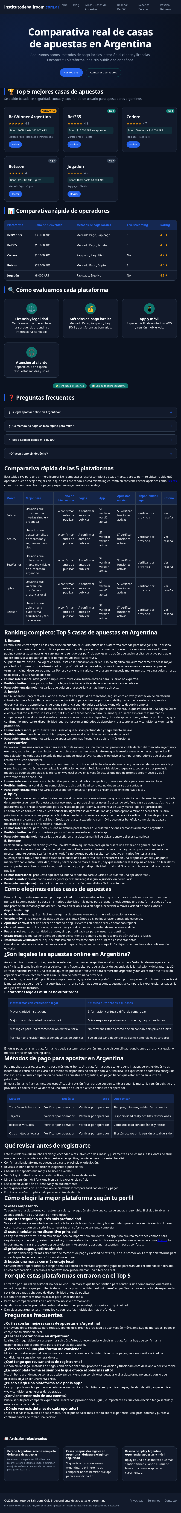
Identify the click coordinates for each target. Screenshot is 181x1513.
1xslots (172, 481)
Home (63, 5)
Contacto (171, 1501)
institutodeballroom (31, 7)
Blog (76, 5)
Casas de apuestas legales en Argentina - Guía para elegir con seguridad (87, 1454)
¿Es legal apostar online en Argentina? (35, 412)
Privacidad (137, 1501)
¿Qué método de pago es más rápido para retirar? (42, 425)
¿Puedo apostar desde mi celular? (32, 439)
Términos (154, 1501)
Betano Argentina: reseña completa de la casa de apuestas (31, 1452)
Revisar (15, 144)
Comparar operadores (103, 72)
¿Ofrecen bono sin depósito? (28, 453)
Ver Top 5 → (71, 72)
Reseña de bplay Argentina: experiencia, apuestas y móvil (145, 1452)
